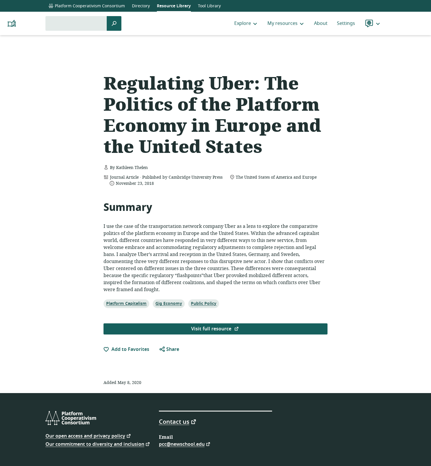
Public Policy (203, 303)
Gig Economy (168, 303)
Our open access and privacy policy (85, 435)
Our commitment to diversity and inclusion (94, 444)
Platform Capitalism (126, 303)
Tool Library (209, 6)
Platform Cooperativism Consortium (89, 6)
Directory (141, 6)
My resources (282, 23)
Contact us (174, 421)
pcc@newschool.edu (182, 444)
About (321, 23)
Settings (346, 23)
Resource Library (174, 6)
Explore (242, 23)
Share (172, 349)
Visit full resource (212, 328)
